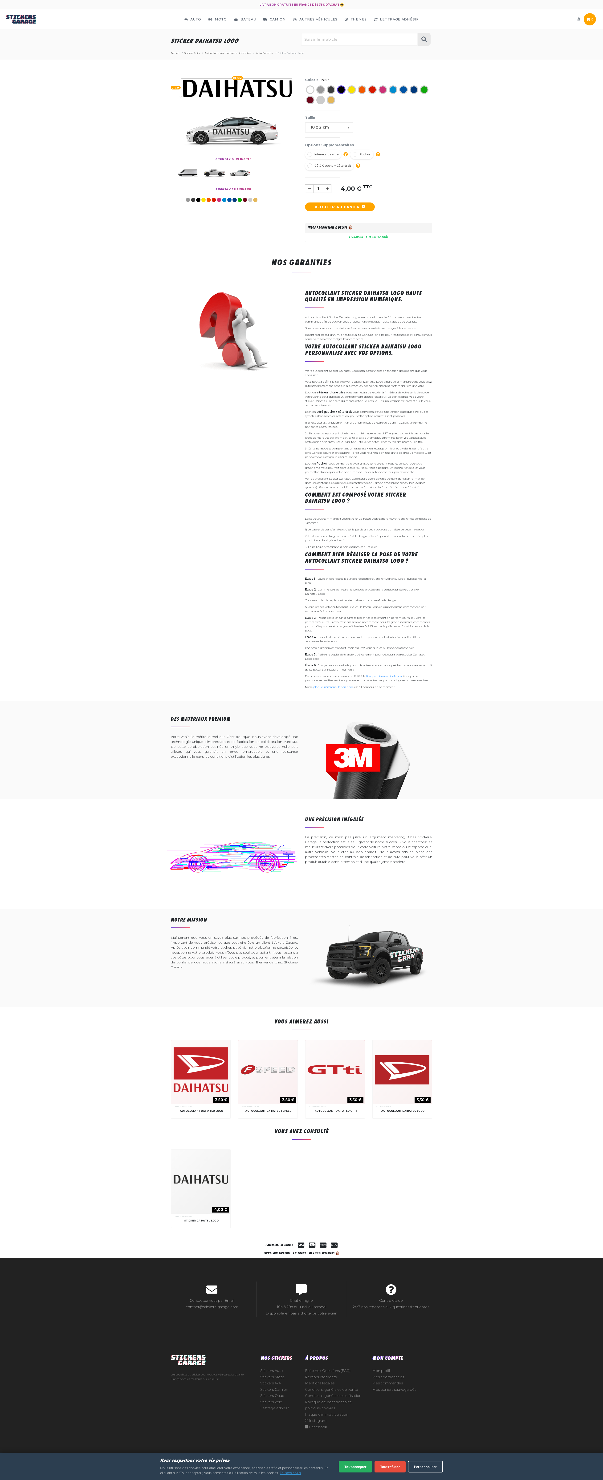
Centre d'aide (391, 1300)
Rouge (214, 200)
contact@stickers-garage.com (212, 1307)
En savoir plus (290, 1473)
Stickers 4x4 (270, 1383)
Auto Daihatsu (183, 1106)
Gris (188, 200)
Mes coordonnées (388, 1377)
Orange (209, 200)
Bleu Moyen (229, 200)
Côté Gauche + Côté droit (332, 165)
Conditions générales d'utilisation (333, 1396)
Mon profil (381, 1371)
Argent (250, 200)
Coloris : (317, 79)
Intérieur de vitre (326, 154)
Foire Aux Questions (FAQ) (328, 1371)
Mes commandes (387, 1383)
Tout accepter (355, 1467)
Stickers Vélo (271, 1402)
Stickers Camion (274, 1389)
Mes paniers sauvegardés (394, 1389)
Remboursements (321, 1377)
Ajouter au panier (338, 207)
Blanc (183, 200)
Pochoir (365, 154)
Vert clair (240, 200)
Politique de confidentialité (328, 1402)
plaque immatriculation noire (333, 687)
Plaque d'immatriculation (384, 676)
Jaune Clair (203, 200)
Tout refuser (390, 1467)
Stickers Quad (272, 1396)
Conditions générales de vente (331, 1389)
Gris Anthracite (193, 200)
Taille (310, 117)
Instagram (317, 1421)
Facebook (317, 1427)
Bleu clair (224, 200)
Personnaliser (425, 1467)
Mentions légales (319, 1383)
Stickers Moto (272, 1377)
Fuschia (219, 200)
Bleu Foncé (234, 200)
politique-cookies (320, 1408)
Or (255, 200)
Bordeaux (245, 200)
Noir (198, 200)
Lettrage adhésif (274, 1408)
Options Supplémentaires (329, 145)
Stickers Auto (271, 1371)
